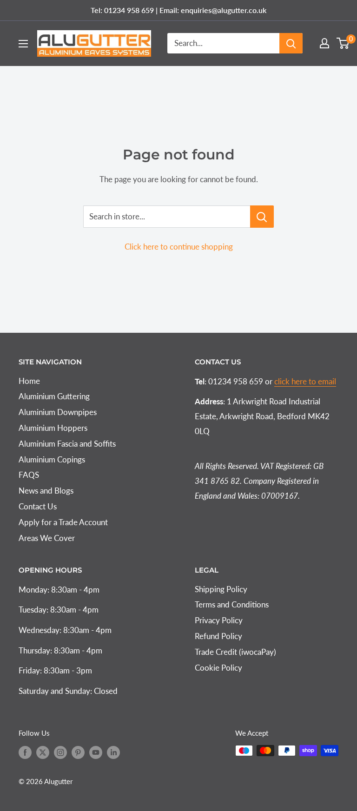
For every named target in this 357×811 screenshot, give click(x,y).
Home (29, 381)
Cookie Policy (218, 668)
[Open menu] (23, 43)
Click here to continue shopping (179, 246)
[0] (343, 43)
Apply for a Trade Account (63, 522)
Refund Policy (218, 636)
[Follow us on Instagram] (60, 752)
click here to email (305, 381)
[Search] (291, 43)
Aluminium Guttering (54, 396)
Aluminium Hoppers (53, 428)
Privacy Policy (219, 620)
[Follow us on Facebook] (25, 752)
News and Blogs (46, 490)
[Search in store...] (262, 216)
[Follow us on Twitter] (42, 752)
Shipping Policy (221, 589)
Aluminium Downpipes (58, 412)
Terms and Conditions (232, 604)
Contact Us (38, 506)
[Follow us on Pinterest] (78, 752)
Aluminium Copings (52, 459)
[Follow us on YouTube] (95, 752)
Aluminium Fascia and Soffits (67, 443)
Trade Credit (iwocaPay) (235, 652)
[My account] (324, 43)
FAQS (29, 475)
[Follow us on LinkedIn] (113, 752)
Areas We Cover (47, 538)
